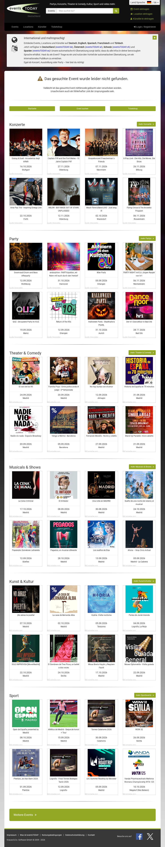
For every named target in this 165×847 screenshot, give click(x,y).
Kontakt (91, 835)
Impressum (12, 835)
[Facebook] (139, 836)
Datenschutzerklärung (74, 835)
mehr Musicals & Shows (142, 467)
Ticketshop (56, 27)
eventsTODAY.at (94, 47)
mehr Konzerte (146, 124)
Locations (28, 27)
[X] (150, 836)
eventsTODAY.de (64, 47)
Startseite (32, 109)
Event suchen (82, 109)
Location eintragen (142, 14)
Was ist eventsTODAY (29, 835)
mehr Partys (147, 238)
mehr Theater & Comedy (141, 352)
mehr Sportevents (144, 695)
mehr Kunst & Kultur (143, 581)
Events (15, 27)
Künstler (42, 27)
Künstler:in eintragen (143, 18)
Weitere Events (24, 814)
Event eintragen (141, 9)
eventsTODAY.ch (121, 47)
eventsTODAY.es (41, 50)
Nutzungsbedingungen (52, 835)
